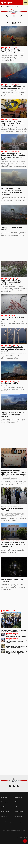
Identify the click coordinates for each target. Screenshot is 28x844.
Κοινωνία (19, 797)
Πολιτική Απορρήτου (21, 822)
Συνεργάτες (19, 816)
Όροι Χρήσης (12, 822)
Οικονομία (6, 811)
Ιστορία (18, 807)
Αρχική (5, 797)
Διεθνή (5, 816)
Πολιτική (5, 807)
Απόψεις (5, 802)
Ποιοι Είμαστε (5, 822)
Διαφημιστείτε (18, 824)
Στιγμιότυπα (19, 811)
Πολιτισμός (19, 802)
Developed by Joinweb (22, 837)
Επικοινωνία (11, 824)
